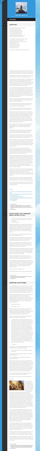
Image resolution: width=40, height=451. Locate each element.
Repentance (28, 446)
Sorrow (19, 207)
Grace (12, 446)
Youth (12, 208)
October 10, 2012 (14, 204)
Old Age (25, 206)
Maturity (15, 446)
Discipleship (19, 205)
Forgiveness (30, 445)
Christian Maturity (24, 445)
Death (12, 205)
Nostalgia (21, 206)
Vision (31, 207)
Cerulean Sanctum (21, 15)
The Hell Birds (13, 200)
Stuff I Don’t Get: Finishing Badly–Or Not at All (19, 214)
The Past (28, 207)
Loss (14, 206)
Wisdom (30, 447)
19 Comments (13, 278)
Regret (16, 207)
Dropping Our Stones (17, 283)
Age (11, 445)
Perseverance (13, 277)
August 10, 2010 (13, 275)
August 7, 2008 (13, 444)
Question (13, 24)
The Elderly (23, 277)
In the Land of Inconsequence (17, 196)
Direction (15, 205)
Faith (23, 205)
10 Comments (13, 448)
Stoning (27, 447)
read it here (21, 434)
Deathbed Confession (21, 276)
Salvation (18, 277)
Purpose (28, 206)
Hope (26, 205)
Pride (24, 446)
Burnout (12, 276)
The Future (24, 207)
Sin (24, 447)
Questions (13, 207)
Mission (17, 206)
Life (28, 205)
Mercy (18, 446)
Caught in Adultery (16, 445)
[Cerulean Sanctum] (21, 8)
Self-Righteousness (20, 447)
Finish (27, 276)
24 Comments (13, 209)
